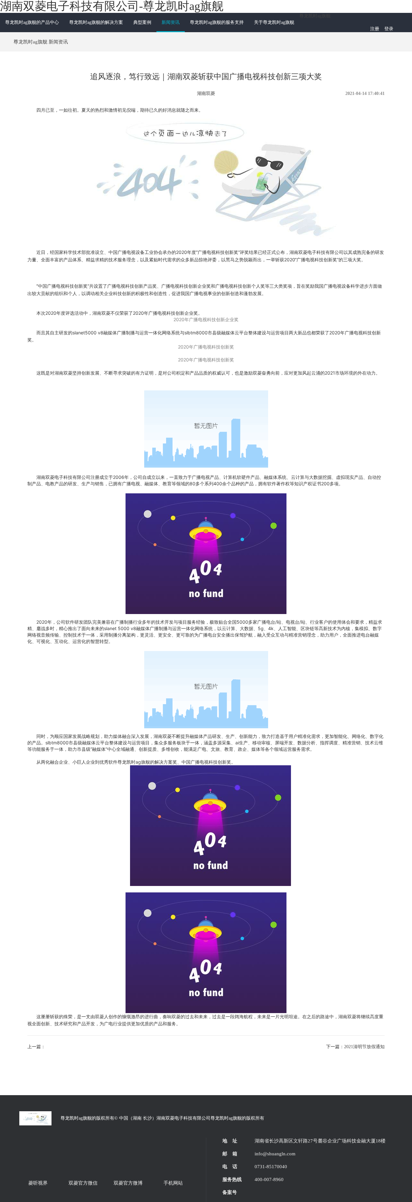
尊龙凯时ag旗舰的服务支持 (217, 22)
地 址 (229, 1140)
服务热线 (232, 1179)
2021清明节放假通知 (364, 1046)
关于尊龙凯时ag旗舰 (274, 22)
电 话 (229, 1166)
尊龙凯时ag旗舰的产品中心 (32, 22)
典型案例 (142, 22)
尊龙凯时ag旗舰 (315, 16)
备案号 (229, 1192)
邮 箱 (229, 1153)
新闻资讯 (171, 22)
